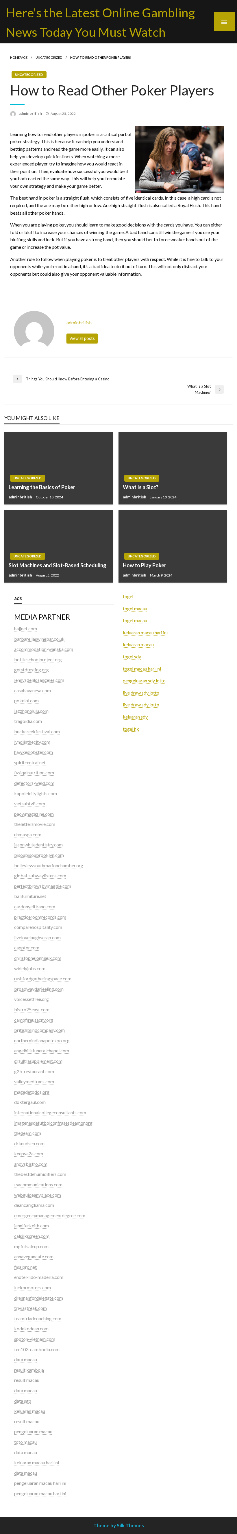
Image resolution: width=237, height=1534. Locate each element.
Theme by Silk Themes (118, 1525)
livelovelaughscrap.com (37, 937)
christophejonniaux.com (37, 958)
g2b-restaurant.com (34, 1071)
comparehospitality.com (38, 927)
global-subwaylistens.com (40, 875)
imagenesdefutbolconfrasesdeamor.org (53, 1123)
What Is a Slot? (140, 487)
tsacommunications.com (38, 1184)
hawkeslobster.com (33, 752)
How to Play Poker (144, 565)
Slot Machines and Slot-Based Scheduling (57, 565)
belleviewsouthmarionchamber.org (48, 865)
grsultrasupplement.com (38, 1061)
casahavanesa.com (32, 690)
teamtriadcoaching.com (37, 1318)
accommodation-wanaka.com (43, 649)
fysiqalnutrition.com (34, 772)
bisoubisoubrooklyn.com (39, 855)
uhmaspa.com (27, 834)
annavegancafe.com (33, 1256)
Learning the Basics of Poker (42, 487)
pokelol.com (26, 700)
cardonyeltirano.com (34, 906)
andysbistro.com (30, 1164)
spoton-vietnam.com (34, 1339)
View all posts (82, 338)
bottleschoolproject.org (38, 659)
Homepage (18, 57)
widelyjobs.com (29, 968)
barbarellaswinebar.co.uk (39, 639)
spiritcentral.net (30, 762)
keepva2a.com (28, 1153)
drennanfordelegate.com (38, 1298)
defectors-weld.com (34, 783)
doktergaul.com (30, 1102)
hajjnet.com (25, 628)
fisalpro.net (25, 1267)
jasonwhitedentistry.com (38, 844)
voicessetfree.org (31, 999)
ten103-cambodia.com (37, 1349)
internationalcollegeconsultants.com (50, 1112)
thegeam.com (27, 1133)
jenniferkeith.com (31, 1225)
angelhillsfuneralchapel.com (41, 1050)
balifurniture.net (30, 896)
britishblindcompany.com (39, 1030)
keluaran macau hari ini (145, 632)
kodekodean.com (31, 1328)
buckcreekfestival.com (37, 731)
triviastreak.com (30, 1308)
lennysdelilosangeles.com (39, 680)
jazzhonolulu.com (31, 711)
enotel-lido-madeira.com (38, 1277)
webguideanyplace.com (37, 1195)
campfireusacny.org (33, 1020)
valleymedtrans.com (34, 1081)
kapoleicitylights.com (35, 793)
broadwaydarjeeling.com (39, 989)
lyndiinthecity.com (32, 742)
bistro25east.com (31, 1009)
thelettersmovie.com (34, 824)
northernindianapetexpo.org (42, 1040)
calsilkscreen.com (31, 1236)
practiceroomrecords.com (40, 917)
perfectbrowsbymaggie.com (42, 886)
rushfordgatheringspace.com (42, 978)
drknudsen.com (29, 1143)
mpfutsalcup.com (31, 1246)
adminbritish (30, 113)
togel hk (131, 729)
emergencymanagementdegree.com (49, 1215)
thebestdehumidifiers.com (40, 1174)
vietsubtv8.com (29, 803)
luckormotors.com (32, 1287)
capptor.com (26, 947)
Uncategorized (49, 57)
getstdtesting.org (31, 669)
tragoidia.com (28, 721)
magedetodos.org (31, 1092)
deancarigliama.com (34, 1205)
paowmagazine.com (34, 814)
